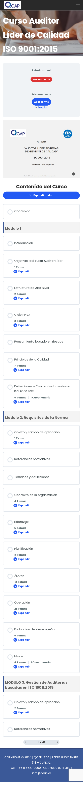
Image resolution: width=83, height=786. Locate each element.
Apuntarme (41, 102)
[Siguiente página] (57, 742)
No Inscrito (41, 79)
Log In (42, 107)
